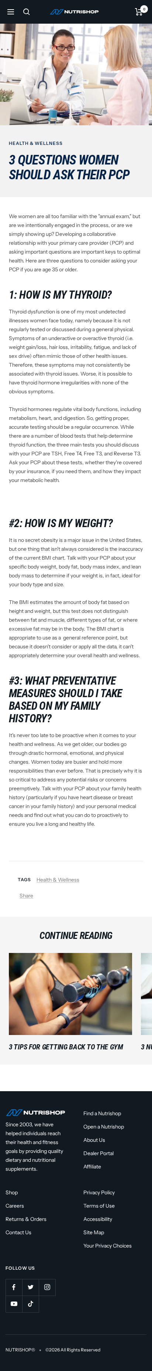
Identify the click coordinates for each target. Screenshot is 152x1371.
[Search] (26, 12)
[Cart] (139, 12)
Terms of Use (99, 1205)
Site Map (93, 1232)
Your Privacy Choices (107, 1245)
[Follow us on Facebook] (14, 1287)
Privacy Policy (99, 1192)
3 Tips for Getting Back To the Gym (66, 1046)
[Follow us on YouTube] (14, 1304)
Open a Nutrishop (103, 1126)
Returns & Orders (26, 1219)
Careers (15, 1205)
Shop (12, 1192)
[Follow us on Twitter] (30, 1287)
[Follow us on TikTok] (30, 1304)
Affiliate (92, 1166)
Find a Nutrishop (102, 1113)
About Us (94, 1140)
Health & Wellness (36, 143)
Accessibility (97, 1219)
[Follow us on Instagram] (47, 1287)
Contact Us (18, 1232)
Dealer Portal (98, 1153)
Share (26, 895)
